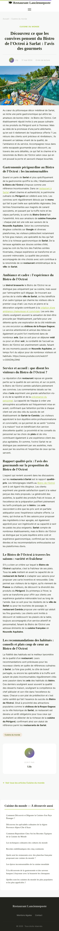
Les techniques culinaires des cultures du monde (27, 843)
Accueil (6, 19)
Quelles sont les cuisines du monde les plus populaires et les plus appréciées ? (29, 881)
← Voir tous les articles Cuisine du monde (23, 782)
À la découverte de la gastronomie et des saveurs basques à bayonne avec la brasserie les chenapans (28, 871)
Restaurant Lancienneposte (29, 3)
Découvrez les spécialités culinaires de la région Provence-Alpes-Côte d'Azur (26, 825)
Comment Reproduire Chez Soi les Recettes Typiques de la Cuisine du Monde (29, 835)
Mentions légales (24, 915)
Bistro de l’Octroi (46, 483)
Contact (38, 915)
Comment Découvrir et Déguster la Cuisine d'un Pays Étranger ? (29, 816)
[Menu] (29, 9)
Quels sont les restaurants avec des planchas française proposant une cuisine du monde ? (29, 856)
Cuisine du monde (19, 19)
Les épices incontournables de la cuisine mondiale (27, 864)
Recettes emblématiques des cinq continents (25, 849)
